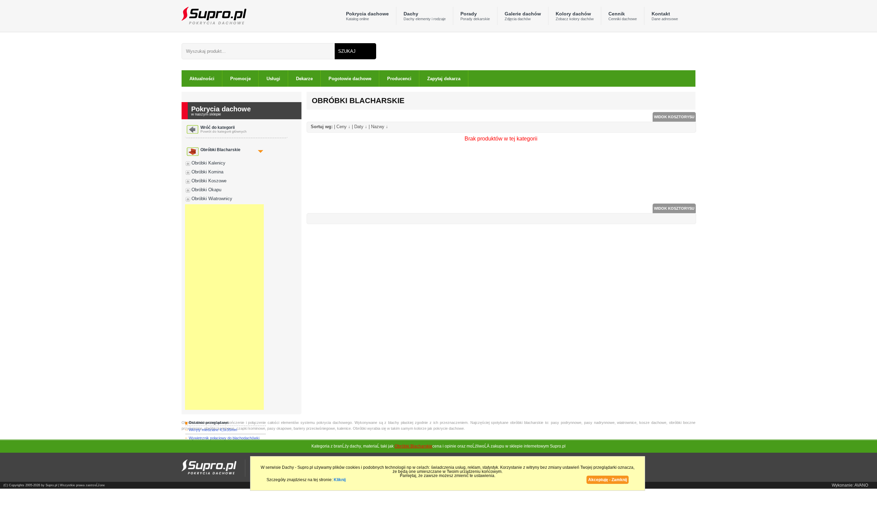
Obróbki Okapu (206, 189)
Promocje (240, 78)
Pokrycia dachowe (367, 16)
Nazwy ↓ (379, 126)
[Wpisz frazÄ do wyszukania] (258, 51)
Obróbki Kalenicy (208, 163)
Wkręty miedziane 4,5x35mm (213, 430)
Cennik (622, 16)
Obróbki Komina (207, 171)
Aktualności (201, 78)
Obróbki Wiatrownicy (212, 198)
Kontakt (665, 16)
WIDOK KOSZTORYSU (674, 117)
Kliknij (340, 479)
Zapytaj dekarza (443, 78)
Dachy (425, 16)
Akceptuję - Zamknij (607, 479)
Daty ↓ (360, 126)
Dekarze (304, 78)
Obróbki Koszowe (209, 180)
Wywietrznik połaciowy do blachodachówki (224, 438)
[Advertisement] (224, 307)
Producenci (399, 78)
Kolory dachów (575, 16)
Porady (475, 16)
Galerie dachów (523, 16)
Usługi (273, 78)
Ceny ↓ (343, 126)
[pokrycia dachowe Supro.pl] (214, 15)
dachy (355, 446)
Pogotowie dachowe (350, 78)
